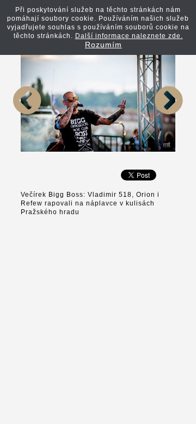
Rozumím (103, 44)
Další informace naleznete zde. (129, 36)
